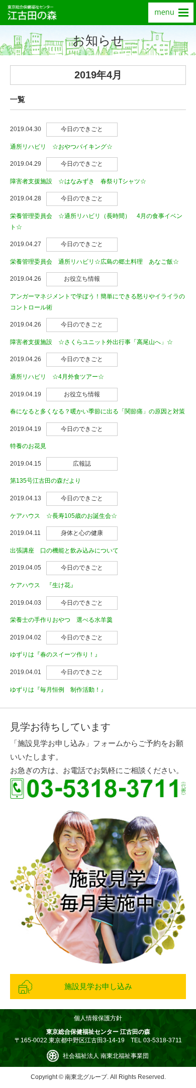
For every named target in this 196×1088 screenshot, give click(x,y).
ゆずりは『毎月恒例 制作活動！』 (58, 689)
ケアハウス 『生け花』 (43, 585)
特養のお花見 (28, 446)
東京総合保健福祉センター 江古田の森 (32, 12)
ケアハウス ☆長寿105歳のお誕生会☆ (63, 515)
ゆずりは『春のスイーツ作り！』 (55, 654)
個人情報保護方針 (98, 1018)
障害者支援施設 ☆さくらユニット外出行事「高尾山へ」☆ (91, 342)
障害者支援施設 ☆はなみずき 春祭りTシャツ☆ (81, 181)
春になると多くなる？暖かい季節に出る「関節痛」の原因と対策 (97, 411)
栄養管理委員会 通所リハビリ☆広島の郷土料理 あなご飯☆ (94, 261)
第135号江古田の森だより (45, 480)
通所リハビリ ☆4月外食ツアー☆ (57, 376)
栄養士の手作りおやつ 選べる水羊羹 (61, 619)
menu (170, 13)
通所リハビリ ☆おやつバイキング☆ (61, 146)
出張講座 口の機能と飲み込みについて (64, 550)
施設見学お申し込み (98, 986)
